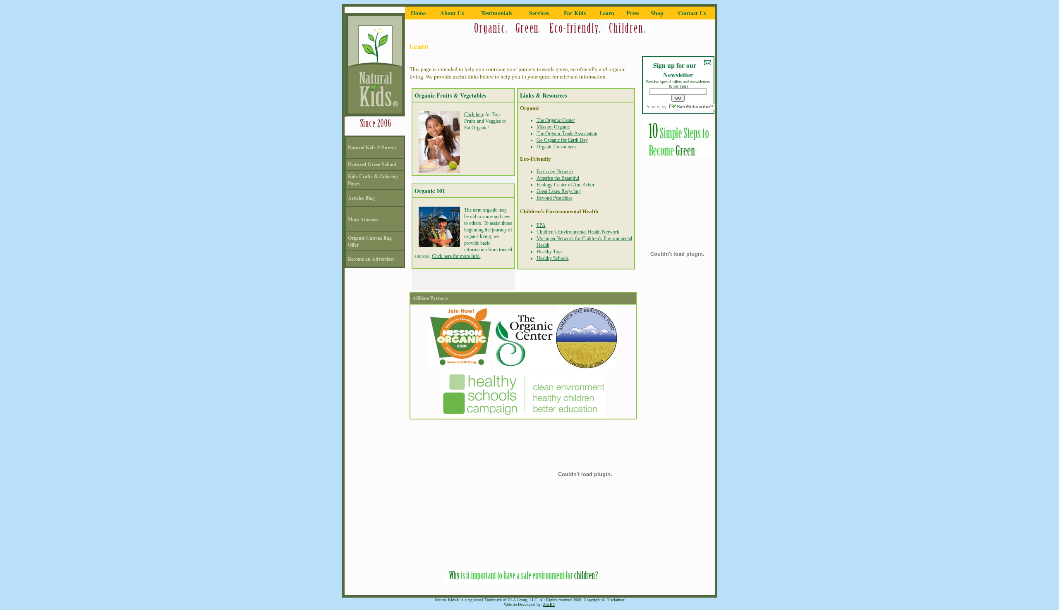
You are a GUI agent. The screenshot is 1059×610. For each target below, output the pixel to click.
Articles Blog (361, 198)
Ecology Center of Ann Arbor (565, 185)
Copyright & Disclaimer (604, 600)
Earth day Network (555, 171)
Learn (606, 13)
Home (418, 13)
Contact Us (692, 13)
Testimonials (496, 13)
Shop (657, 13)
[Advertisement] (523, 548)
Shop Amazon (363, 219)
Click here (474, 114)
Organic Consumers (556, 147)
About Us (452, 13)
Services (539, 13)
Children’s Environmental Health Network (578, 232)
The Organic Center (556, 120)
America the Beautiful (558, 178)
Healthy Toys (550, 252)
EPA (541, 225)
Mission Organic (553, 127)
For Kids (575, 13)
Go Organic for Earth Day (562, 140)
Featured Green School (372, 164)
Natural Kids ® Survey (372, 147)
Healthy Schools (553, 258)
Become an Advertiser (371, 258)
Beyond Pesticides (555, 198)
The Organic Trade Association (567, 133)
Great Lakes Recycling (559, 191)
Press (632, 13)
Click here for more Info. (456, 256)
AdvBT (549, 604)
